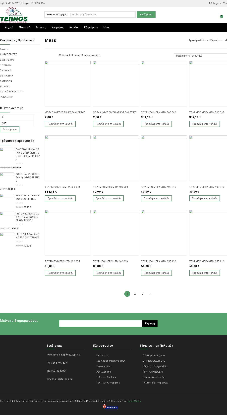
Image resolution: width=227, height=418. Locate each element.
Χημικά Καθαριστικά (11, 91)
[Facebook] (221, 321)
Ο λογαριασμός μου (153, 355)
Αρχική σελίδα (197, 40)
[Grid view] (47, 56)
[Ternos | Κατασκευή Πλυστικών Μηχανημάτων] (14, 14)
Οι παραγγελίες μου (153, 360)
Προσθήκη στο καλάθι (60, 124)
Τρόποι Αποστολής (153, 377)
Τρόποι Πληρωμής (153, 371)
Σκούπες (41, 27)
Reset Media (134, 401)
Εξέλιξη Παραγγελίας (154, 366)
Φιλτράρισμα (10, 129)
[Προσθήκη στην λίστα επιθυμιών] (64, 75)
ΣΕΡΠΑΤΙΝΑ (6, 75)
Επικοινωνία (103, 366)
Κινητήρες (58, 27)
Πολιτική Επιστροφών (155, 382)
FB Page (214, 3)
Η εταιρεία (102, 355)
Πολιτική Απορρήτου (108, 382)
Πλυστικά (24, 27)
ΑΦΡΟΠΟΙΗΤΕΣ (8, 54)
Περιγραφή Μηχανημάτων (111, 360)
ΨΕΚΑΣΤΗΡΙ (6, 97)
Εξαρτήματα (91, 27)
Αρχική (9, 27)
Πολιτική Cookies (106, 377)
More (107, 27)
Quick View (71, 75)
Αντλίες (74, 27)
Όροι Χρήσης (103, 371)
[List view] (53, 56)
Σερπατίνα (6, 81)
